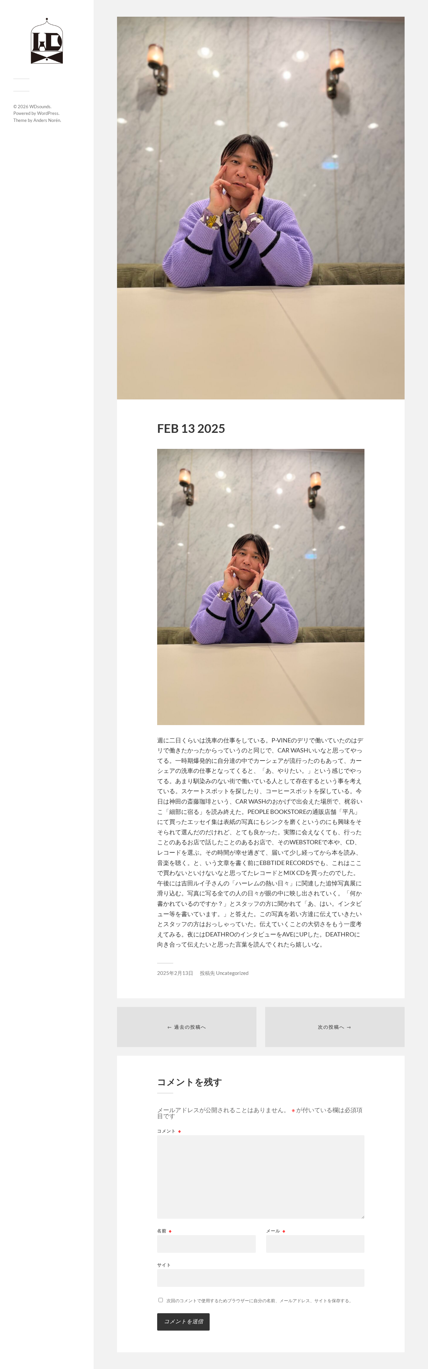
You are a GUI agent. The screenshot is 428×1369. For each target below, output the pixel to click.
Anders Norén (46, 120)
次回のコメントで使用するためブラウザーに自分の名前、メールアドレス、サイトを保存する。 (260, 1300)
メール (276, 1231)
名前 (164, 1231)
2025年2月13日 (175, 973)
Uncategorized (232, 973)
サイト (164, 1264)
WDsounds (39, 106)
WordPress (48, 113)
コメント (169, 1131)
